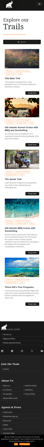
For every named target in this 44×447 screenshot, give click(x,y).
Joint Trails (9, 123)
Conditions (29, 390)
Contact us (7, 334)
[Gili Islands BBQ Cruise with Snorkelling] (22, 208)
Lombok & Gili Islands (22, 71)
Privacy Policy (30, 394)
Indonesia (9, 71)
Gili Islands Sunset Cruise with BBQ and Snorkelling (21, 128)
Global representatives (12, 343)
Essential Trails (11, 175)
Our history (7, 390)
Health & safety (31, 385)
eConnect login (9, 433)
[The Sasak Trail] (22, 159)
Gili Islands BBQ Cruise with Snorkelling (20, 229)
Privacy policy (25, 444)
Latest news (7, 412)
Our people (7, 394)
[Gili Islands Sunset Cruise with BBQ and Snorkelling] (22, 107)
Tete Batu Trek (12, 78)
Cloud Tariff (7, 429)
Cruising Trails (21, 123)
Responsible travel (10, 398)
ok (16, 444)
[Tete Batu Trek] (22, 58)
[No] (41, 441)
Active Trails (10, 74)
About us (6, 385)
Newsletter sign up (10, 416)
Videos (5, 425)
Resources (7, 420)
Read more (32, 93)
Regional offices (9, 338)
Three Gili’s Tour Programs (19, 287)
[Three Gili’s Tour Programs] (22, 267)
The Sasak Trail (13, 179)
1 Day (19, 74)
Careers (6, 369)
